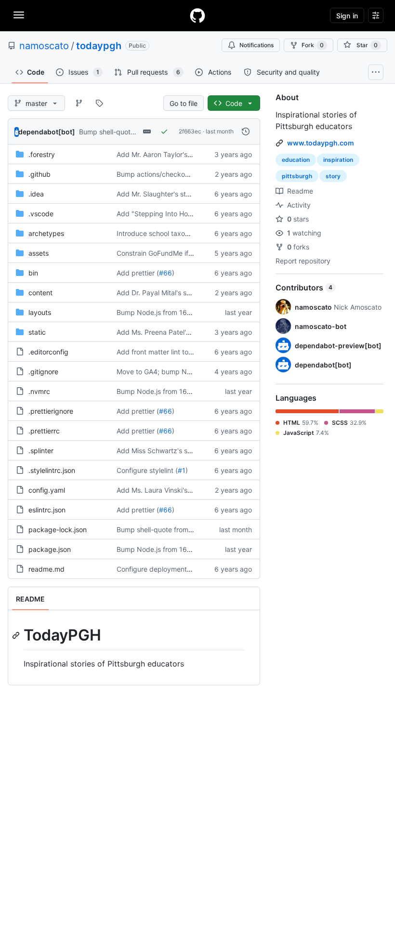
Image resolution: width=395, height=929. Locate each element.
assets (38, 253)
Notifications (256, 45)
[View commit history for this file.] (245, 131)
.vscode (40, 213)
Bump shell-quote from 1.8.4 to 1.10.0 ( (177, 529)
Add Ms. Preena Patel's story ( (164, 332)
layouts (39, 312)
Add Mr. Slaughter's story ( (158, 194)
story (333, 176)
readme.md (46, 569)
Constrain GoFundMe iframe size (168, 253)
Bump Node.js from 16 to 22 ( (163, 312)
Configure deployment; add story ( (171, 569)
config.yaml (46, 490)
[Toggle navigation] (19, 15)
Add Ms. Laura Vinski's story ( (163, 490)
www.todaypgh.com (320, 143)
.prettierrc (44, 431)
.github (39, 174)
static (37, 332)
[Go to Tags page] (99, 103)
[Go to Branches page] (79, 103)
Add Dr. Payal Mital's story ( (160, 292)
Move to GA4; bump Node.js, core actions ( (184, 371)
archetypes (46, 233)
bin (33, 273)
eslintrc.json (47, 510)
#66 (165, 273)
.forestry (41, 154)
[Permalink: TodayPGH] (17, 635)
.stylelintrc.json (51, 470)
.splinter (40, 450)
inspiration (338, 159)
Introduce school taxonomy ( (162, 233)
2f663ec (190, 131)
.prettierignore (50, 411)
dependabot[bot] (46, 132)
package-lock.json (57, 529)
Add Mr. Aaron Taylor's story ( (163, 154)
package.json (49, 549)
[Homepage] (197, 15)
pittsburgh (297, 176)
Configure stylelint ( (147, 470)
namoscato (44, 46)
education (296, 159)
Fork (313, 45)
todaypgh (98, 46)
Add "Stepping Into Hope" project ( (172, 213)
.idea (36, 194)
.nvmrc (39, 391)
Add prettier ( (138, 273)
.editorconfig (48, 352)
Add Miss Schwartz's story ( (160, 450)
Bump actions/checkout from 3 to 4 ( (175, 174)
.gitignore (43, 371)
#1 (181, 470)
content (40, 292)
